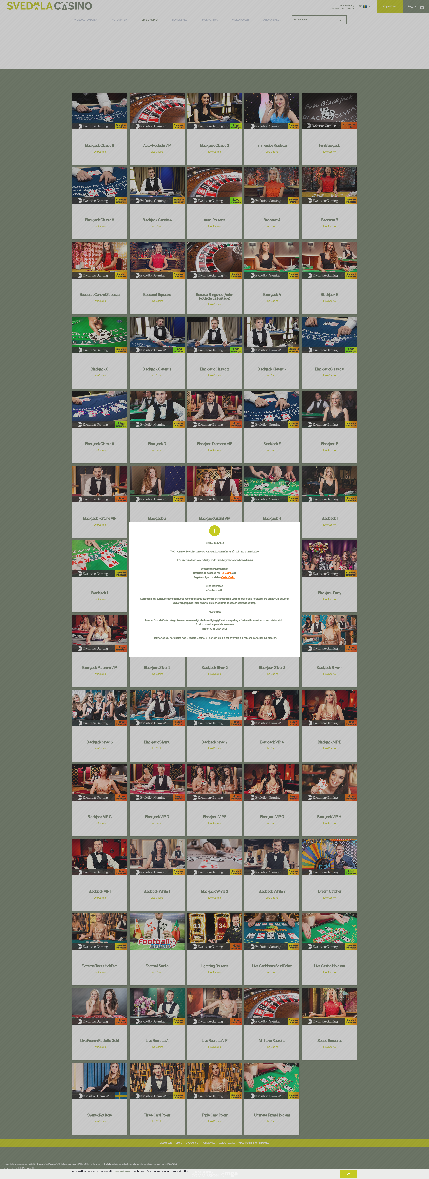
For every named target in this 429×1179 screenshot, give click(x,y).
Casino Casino (228, 577)
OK (348, 1174)
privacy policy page (122, 1171)
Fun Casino (226, 573)
